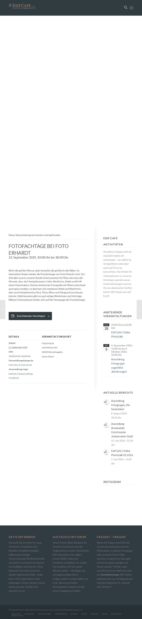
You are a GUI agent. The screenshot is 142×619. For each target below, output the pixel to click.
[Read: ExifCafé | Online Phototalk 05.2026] (106, 452)
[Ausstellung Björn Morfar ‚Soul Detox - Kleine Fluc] (107, 504)
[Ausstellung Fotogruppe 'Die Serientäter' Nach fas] (107, 491)
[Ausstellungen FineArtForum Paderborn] (2, 309)
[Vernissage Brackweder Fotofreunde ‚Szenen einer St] (118, 491)
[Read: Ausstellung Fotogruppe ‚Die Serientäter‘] (106, 402)
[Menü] (131, 8)
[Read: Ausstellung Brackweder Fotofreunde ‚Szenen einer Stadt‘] (106, 425)
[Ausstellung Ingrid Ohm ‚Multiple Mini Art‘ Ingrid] (107, 498)
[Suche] (124, 8)
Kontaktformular (110, 574)
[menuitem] (124, 8)
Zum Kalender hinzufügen (31, 316)
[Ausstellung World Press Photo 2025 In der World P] (129, 504)
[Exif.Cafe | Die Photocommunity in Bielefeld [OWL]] (22, 6)
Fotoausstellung (24, 373)
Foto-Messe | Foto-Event (20, 365)
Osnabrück (14, 377)
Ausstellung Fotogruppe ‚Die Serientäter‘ (120, 405)
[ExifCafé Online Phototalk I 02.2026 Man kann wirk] (118, 504)
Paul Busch (78, 610)
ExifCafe (12, 373)
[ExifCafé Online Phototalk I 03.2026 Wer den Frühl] (118, 498)
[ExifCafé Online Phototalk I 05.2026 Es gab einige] (129, 491)
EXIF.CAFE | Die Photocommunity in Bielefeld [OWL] (47, 610)
